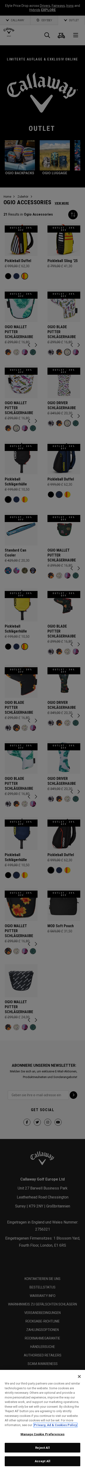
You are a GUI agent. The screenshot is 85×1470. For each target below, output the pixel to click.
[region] (42, 1420)
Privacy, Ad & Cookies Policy (55, 1425)
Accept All (42, 1461)
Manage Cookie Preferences (42, 1434)
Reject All (42, 1447)
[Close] (79, 1376)
